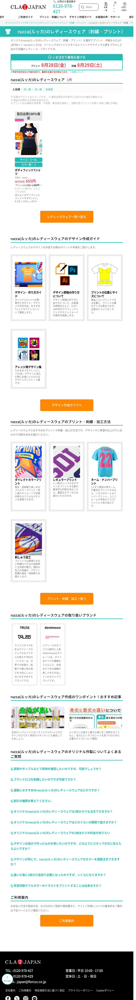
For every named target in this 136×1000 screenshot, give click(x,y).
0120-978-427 (63, 9)
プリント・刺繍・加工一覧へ (66, 598)
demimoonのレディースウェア (53, 654)
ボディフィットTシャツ (29, 157)
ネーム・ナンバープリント (105, 477)
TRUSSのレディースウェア (24, 654)
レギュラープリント (67, 477)
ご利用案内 (66, 921)
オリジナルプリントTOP (17, 22)
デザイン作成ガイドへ (67, 405)
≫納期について (77, 71)
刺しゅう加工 (29, 550)
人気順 (16, 89)
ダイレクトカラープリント (29, 477)
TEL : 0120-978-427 (19, 970)
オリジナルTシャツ (40, 22)
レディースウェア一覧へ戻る (66, 217)
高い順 (38, 89)
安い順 (27, 89)
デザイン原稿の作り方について (67, 287)
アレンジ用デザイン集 (29, 359)
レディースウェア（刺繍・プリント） (69, 22)
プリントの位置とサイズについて (105, 287)
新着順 (49, 89)
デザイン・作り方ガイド (29, 287)
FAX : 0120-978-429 (19, 976)
